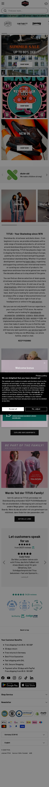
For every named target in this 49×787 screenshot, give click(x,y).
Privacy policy (41, 376)
